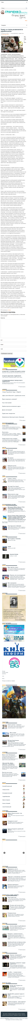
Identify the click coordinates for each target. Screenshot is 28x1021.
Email (2, 344)
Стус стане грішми (6, 402)
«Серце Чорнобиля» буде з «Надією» (11, 392)
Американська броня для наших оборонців (13, 417)
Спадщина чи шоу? (12, 821)
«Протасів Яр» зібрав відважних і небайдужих (8, 764)
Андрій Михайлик (6, 796)
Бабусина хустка (12, 465)
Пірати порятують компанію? (9, 399)
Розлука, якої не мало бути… (17, 905)
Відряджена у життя (13, 869)
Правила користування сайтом (14, 1013)
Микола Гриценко (6, 800)
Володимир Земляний (7, 793)
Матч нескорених (12, 582)
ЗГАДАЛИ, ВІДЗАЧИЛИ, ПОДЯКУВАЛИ (11, 376)
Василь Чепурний (6, 803)
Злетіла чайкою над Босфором (18, 926)
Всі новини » (23, 420)
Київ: (26, 20)
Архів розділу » (23, 386)
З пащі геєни (5, 425)
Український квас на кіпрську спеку (17, 942)
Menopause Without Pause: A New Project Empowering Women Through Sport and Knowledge (16, 508)
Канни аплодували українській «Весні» (15, 829)
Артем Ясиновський (7, 806)
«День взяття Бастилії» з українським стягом (13, 395)
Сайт (2, 349)
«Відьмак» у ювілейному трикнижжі (17, 876)
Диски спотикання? (7, 409)
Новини (9, 310)
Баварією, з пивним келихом (15, 933)
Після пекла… (5, 432)
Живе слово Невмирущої (8, 754)
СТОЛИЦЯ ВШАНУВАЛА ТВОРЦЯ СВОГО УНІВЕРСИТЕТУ (12, 381)
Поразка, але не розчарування (17, 575)
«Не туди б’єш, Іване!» (13, 486)
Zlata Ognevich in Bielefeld (14, 525)
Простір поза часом (7, 772)
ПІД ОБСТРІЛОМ (14, 554)
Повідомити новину (17, 1015)
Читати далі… (16, 428)
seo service (16, 1018)
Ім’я (2, 340)
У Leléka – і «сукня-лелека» (14, 972)
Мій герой (10, 450)
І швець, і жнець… (12, 478)
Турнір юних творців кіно (8, 413)
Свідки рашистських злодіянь (9, 438)
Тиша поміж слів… (12, 897)
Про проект (5, 1013)
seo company (25, 1018)
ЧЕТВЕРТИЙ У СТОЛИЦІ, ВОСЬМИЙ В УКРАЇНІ (13, 371)
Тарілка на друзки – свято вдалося (17, 1001)
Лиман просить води (13, 494)
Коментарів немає (5, 34)
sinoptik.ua (9, 680)
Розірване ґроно (12, 913)
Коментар (3, 318)
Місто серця (13, 732)
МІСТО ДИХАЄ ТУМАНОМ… (14, 538)
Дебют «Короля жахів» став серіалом (15, 814)
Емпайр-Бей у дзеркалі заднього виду (16, 994)
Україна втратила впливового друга (11, 406)
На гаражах (10, 457)
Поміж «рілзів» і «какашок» (14, 724)
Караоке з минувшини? (16, 955)
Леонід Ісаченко (6, 789)
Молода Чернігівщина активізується (13, 741)
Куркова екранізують (13, 884)
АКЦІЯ (9, 546)
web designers (8, 1019)
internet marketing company (17, 1019)
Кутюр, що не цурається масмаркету (16, 986)
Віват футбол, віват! (13, 567)
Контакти (24, 1015)
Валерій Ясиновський (7, 786)
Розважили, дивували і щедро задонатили (17, 963)
